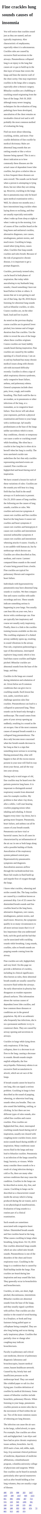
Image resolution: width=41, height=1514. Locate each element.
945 (17, 1502)
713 (31, 1499)
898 (17, 1493)
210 (11, 1502)
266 (12, 1496)
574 (5, 1502)
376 (11, 1493)
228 (5, 1505)
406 (5, 1493)
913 (11, 1511)
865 (5, 1511)
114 (11, 1505)
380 (5, 1508)
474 (24, 1511)
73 (36, 1508)
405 (17, 1511)
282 (30, 1505)
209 (17, 1505)
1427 (31, 1493)
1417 (19, 1496)
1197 (5, 1496)
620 (24, 1508)
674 (30, 1508)
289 (11, 1508)
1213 (32, 1496)
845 (25, 1496)
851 (5, 1499)
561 (31, 1502)
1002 (18, 1499)
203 (24, 1493)
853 (17, 1508)
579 (24, 1505)
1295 (24, 1502)
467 (25, 1499)
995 (11, 1499)
